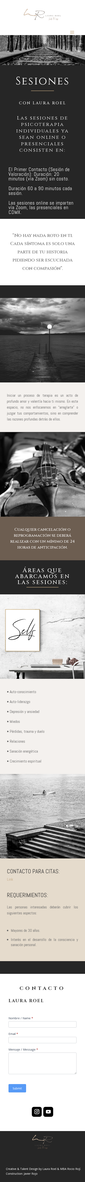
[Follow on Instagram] (37, 1112)
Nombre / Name (20, 1018)
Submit (17, 1088)
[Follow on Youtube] (48, 1112)
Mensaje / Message (23, 1049)
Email (13, 1034)
